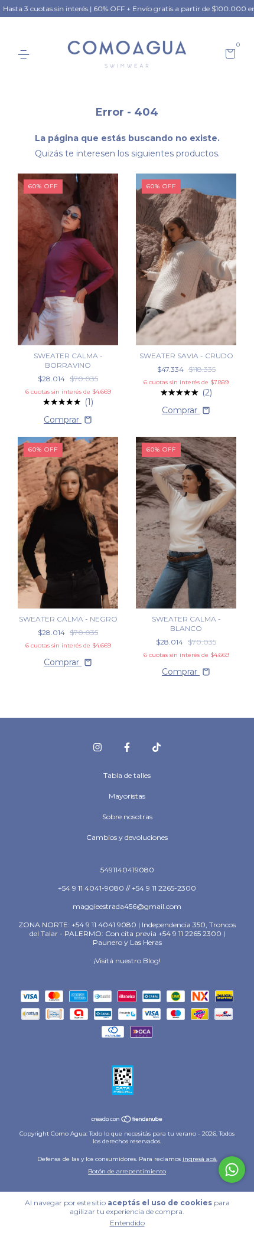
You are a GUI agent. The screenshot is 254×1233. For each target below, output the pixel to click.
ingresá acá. (200, 1159)
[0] (228, 55)
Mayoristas (127, 796)
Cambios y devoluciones (127, 837)
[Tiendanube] (127, 1119)
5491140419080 (127, 869)
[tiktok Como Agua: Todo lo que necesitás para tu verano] (156, 747)
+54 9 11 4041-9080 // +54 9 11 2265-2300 (127, 888)
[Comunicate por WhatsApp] (232, 1169)
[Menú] (26, 54)
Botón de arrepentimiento (127, 1171)
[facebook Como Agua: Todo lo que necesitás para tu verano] (127, 747)
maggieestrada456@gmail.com (127, 906)
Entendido (127, 1222)
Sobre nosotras (127, 816)
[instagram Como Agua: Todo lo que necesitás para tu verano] (97, 747)
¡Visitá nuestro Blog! (127, 960)
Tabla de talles (127, 775)
